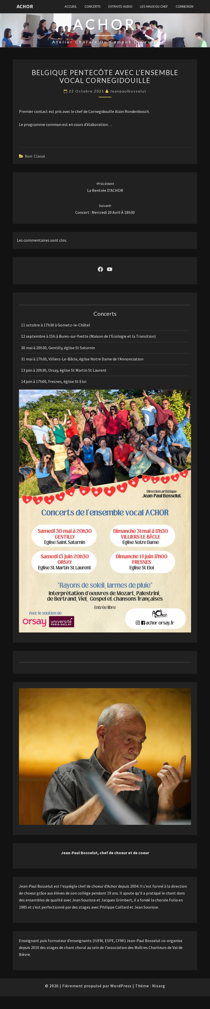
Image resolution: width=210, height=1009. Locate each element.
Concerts (93, 6)
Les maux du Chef (154, 6)
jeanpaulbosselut (128, 91)
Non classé (35, 156)
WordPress (121, 985)
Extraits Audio (120, 6)
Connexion (184, 6)
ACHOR (25, 6)
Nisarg (158, 985)
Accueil (71, 6)
